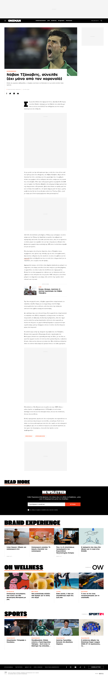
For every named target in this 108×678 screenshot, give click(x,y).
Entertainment (41, 20)
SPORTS (15, 614)
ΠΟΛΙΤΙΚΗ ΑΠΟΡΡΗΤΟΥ (52, 667)
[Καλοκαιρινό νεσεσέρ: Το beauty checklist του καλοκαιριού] (41, 536)
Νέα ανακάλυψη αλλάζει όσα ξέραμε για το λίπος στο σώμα (41, 595)
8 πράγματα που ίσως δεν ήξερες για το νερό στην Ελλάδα (91, 549)
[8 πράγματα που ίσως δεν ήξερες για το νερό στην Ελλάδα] (91, 536)
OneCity (54, 20)
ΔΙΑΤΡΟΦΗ (84, 591)
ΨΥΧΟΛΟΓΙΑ (10, 591)
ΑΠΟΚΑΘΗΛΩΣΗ (11, 71)
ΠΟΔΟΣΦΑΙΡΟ (11, 638)
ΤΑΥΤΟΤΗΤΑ (18, 667)
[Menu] (5, 20)
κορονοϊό (26, 258)
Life (48, 20)
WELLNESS (35, 591)
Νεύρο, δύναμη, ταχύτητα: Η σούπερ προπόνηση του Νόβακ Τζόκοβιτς (50, 291)
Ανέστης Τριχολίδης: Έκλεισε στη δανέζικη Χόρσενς (64, 642)
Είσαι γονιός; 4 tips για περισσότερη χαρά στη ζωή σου (64, 595)
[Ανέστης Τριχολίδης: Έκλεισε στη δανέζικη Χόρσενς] (66, 627)
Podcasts (69, 20)
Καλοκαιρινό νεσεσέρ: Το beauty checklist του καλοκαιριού (41, 549)
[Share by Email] (18, 93)
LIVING (58, 591)
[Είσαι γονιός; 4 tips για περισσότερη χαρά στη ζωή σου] (66, 581)
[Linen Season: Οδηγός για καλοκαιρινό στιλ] (16, 536)
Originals (61, 20)
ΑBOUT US (28, 667)
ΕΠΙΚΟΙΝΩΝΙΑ (8, 667)
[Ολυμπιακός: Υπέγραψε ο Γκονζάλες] (16, 627)
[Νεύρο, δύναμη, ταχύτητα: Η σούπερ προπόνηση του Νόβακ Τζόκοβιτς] (30, 290)
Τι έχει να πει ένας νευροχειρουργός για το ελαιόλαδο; (90, 595)
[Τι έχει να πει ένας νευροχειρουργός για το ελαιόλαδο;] (91, 581)
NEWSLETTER (96, 667)
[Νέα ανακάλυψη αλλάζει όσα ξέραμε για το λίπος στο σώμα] (41, 581)
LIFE (40, 287)
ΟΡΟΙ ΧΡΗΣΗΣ (38, 667)
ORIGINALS (28, 436)
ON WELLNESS (23, 567)
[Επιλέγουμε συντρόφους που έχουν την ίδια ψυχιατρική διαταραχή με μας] (16, 581)
